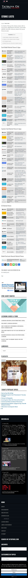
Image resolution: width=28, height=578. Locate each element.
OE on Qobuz (10, 232)
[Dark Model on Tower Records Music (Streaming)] (4, 56)
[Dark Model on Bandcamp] (4, 65)
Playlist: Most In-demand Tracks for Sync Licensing (12, 340)
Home (2, 23)
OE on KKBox (10, 248)
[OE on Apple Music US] (4, 209)
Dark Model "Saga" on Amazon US (9, 111)
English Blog (4, 513)
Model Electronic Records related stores (11, 43)
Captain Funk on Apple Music (10, 133)
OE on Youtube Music (10, 224)
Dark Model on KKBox (9, 116)
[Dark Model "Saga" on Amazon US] (4, 111)
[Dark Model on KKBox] (4, 115)
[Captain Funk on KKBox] (4, 184)
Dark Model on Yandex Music (9, 124)
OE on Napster (10, 239)
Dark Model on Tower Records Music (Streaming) (10, 57)
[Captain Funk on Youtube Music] (4, 149)
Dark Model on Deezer (9, 74)
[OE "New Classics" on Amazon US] (4, 243)
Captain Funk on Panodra (10, 164)
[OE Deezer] (4, 228)
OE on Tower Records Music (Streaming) (10, 213)
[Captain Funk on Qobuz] (4, 159)
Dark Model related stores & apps (10, 37)
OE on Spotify (10, 217)
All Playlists (3, 359)
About (3, 506)
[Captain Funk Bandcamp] (4, 146)
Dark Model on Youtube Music (10, 70)
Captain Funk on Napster (10, 168)
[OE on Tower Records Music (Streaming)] (4, 213)
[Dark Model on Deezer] (4, 74)
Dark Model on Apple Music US (9, 52)
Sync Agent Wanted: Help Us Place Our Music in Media (13, 331)
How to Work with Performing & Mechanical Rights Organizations (12, 326)
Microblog (6, 519)
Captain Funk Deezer (10, 155)
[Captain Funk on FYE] (4, 188)
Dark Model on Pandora (9, 85)
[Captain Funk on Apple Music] (4, 133)
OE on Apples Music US (10, 209)
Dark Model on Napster (9, 82)
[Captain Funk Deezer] (4, 155)
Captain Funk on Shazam (10, 173)
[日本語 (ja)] (6, 1)
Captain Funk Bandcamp (10, 146)
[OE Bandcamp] (4, 221)
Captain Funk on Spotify (10, 143)
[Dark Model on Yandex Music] (4, 123)
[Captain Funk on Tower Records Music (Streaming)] (4, 137)
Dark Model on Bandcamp (10, 65)
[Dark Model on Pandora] (4, 85)
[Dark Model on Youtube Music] (4, 69)
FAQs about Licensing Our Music (9, 323)
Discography (4, 27)
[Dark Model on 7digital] (4, 120)
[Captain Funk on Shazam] (4, 171)
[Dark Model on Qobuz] (4, 77)
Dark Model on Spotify (9, 61)
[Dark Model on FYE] (4, 98)
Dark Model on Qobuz (9, 78)
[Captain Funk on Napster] (4, 168)
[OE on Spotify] (4, 217)
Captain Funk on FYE (10, 191)
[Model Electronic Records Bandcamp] (4, 260)
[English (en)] (4, 1)
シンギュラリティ (8, 479)
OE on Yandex (10, 252)
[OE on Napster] (4, 239)
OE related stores (6, 41)
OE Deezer (9, 228)
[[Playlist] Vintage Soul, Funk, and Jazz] (14, 373)
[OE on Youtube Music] (4, 224)
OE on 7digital (10, 236)
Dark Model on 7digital (9, 120)
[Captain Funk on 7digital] (4, 197)
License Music (5, 522)
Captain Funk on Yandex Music (10, 201)
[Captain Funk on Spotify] (4, 143)
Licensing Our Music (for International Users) (13, 320)
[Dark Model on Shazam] (4, 89)
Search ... (1, 1)
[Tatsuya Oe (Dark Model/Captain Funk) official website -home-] (9, 8)
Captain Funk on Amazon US (10, 180)
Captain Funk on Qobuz (10, 159)
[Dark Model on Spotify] (4, 61)
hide (14, 34)
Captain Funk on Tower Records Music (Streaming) (10, 138)
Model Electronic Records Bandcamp (13, 260)
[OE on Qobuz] (4, 232)
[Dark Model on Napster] (4, 82)
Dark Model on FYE (9, 100)
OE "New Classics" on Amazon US (10, 243)
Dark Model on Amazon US (9, 107)
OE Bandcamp (10, 220)
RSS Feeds (4, 528)
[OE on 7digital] (4, 236)
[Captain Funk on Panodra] (4, 163)
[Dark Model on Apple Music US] (4, 51)
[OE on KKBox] (4, 247)
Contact (3, 531)
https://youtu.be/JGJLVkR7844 (8, 492)
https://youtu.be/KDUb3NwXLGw (9, 468)
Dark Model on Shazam (9, 92)
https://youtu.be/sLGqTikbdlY (11, 445)
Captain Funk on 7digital (10, 197)
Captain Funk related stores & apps (10, 39)
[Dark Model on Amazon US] (4, 106)
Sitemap (3, 534)
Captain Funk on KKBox (10, 184)
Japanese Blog (5, 516)
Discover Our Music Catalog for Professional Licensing (12, 335)
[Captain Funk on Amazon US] (4, 179)
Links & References (6, 525)
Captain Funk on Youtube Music (10, 151)
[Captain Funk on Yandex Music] (4, 200)
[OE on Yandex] (4, 252)
